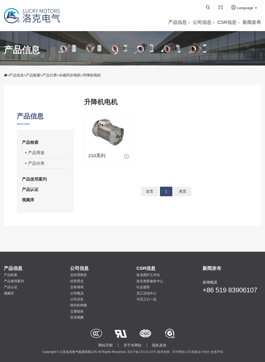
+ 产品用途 (35, 152)
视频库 (28, 200)
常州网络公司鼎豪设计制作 (191, 352)
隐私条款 (159, 345)
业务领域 (77, 287)
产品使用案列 (34, 179)
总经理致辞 (78, 275)
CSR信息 (227, 22)
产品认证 (30, 189)
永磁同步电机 (70, 75)
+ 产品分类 (35, 163)
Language (245, 8)
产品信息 (177, 22)
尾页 (182, 191)
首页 (149, 191)
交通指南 (77, 311)
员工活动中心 (146, 293)
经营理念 (77, 281)
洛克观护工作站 (148, 275)
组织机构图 (78, 305)
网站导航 (105, 345)
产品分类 (49, 75)
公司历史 (77, 299)
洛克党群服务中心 (149, 281)
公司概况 (77, 293)
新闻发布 (251, 22)
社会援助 (143, 287)
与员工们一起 (146, 299)
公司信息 (202, 22)
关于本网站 (132, 345)
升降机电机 (92, 75)
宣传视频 (77, 317)
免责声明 (217, 352)
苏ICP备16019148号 (141, 352)
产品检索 (33, 75)
